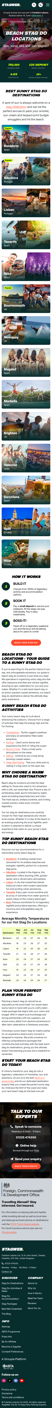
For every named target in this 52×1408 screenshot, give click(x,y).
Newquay (11, 337)
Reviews (32, 1303)
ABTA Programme (11, 1331)
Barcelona (11, 497)
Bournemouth (14, 305)
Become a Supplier (11, 1346)
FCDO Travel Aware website (24, 1224)
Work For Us (34, 1308)
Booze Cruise (13, 749)
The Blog (6, 1313)
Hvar (7, 561)
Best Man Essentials (12, 1308)
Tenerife (10, 241)
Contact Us (7, 1271)
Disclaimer (7, 1393)
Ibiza (7, 273)
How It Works (35, 1293)
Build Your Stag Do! (26, 643)
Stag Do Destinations (18, 21)
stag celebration (16, 107)
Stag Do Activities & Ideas (12, 1289)
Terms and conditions (13, 1397)
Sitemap (6, 1326)
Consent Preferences (12, 1351)
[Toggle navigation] (47, 5)
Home (4, 21)
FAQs (36, 1150)
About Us (32, 1283)
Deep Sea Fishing (15, 762)
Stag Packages (9, 1303)
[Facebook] (16, 1380)
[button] (40, 5)
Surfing (10, 742)
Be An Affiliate (9, 1341)
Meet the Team (35, 1298)
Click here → (37, 15)
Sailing (9, 755)
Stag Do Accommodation (10, 1297)
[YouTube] (22, 1380)
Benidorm (11, 146)
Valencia (10, 465)
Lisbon (9, 210)
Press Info (7, 1336)
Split (7, 529)
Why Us (32, 1288)
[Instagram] (4, 1380)
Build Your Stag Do (26, 1166)
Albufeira (11, 178)
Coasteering (12, 732)
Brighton (10, 433)
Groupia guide (9, 1232)
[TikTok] (10, 1380)
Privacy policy (9, 1389)
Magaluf (10, 369)
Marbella (10, 401)
